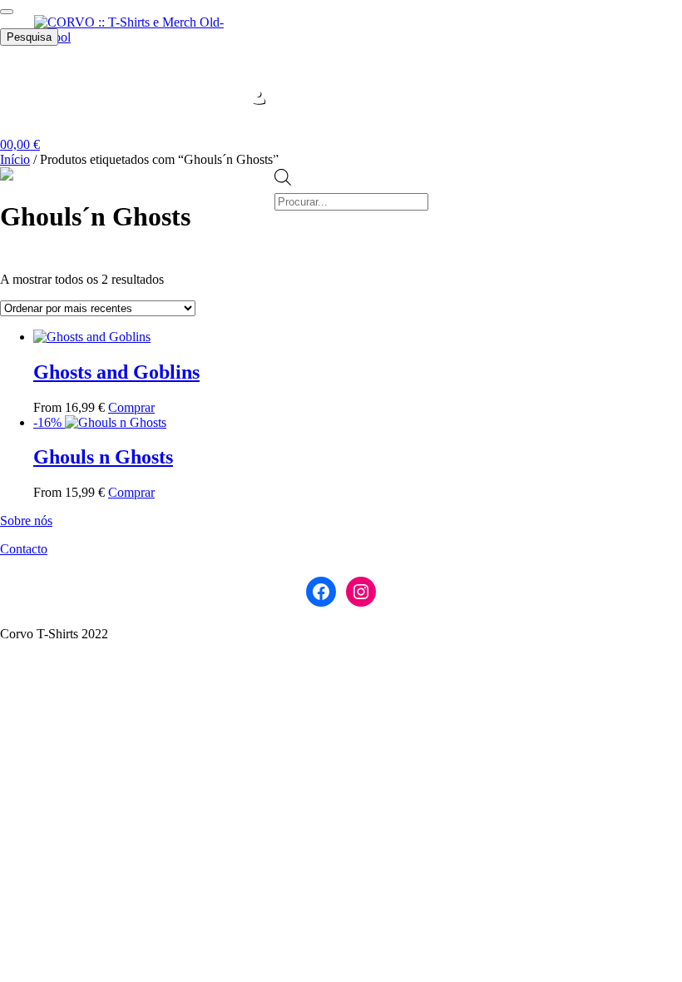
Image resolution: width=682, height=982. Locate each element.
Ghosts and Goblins (116, 372)
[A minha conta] (258, 97)
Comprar (131, 407)
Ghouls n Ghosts (103, 457)
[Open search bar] (282, 159)
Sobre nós (26, 520)
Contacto (23, 549)
